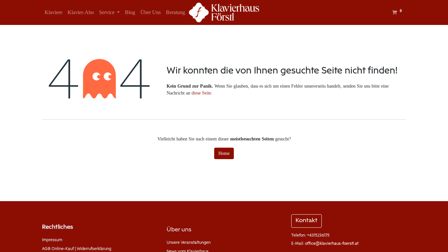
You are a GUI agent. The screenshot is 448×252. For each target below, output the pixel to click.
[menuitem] (53, 12)
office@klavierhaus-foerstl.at (331, 244)
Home (224, 153)
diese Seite (201, 93)
